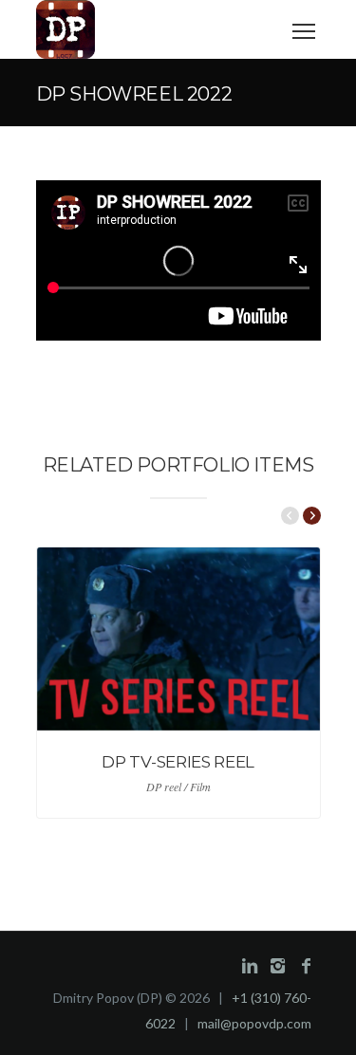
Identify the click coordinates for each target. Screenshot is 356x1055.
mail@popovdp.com (254, 1023)
